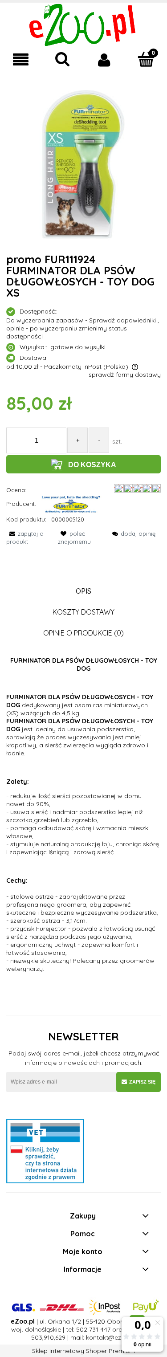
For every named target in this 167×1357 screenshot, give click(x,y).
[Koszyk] (146, 59)
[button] (21, 60)
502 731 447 (93, 1329)
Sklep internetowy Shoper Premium (83, 1351)
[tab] (83, 591)
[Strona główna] (83, 24)
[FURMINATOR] (71, 503)
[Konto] (105, 60)
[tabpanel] (83, 814)
